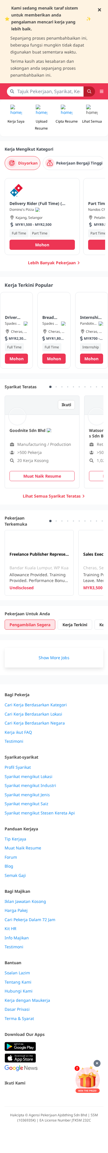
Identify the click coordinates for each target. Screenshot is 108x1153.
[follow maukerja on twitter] (20, 1095)
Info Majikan (17, 937)
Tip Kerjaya (15, 839)
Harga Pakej (16, 910)
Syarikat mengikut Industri (30, 785)
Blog (9, 866)
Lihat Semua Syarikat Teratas (52, 496)
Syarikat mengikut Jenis (27, 794)
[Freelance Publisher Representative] (39, 563)
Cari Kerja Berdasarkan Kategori (36, 704)
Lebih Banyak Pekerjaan (52, 262)
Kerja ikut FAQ (18, 732)
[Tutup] (97, 1063)
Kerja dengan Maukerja (27, 1000)
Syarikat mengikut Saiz (26, 803)
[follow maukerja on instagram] (46, 1095)
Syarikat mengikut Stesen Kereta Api (40, 813)
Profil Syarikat (18, 767)
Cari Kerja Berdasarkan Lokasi (33, 714)
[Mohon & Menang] (87, 1079)
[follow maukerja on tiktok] (71, 1095)
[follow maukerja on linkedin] (58, 1095)
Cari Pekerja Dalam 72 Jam (30, 919)
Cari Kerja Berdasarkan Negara (35, 723)
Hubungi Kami (19, 991)
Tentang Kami (18, 982)
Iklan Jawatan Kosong (25, 901)
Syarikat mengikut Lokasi (28, 776)
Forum (11, 857)
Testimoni (14, 741)
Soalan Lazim (17, 972)
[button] (91, 118)
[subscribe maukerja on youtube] (33, 1095)
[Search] (89, 91)
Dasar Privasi (17, 1009)
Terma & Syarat (19, 1018)
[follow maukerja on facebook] (8, 1095)
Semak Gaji (15, 875)
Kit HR (10, 928)
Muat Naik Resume (23, 848)
